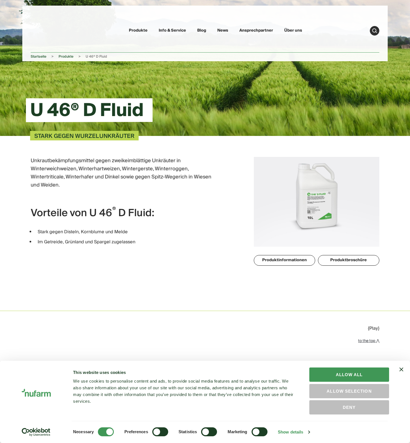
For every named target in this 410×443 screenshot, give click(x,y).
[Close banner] (401, 374)
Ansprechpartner (256, 30)
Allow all (349, 374)
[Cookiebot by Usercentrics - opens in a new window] (36, 432)
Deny (349, 407)
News (222, 30)
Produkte (138, 30)
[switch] (160, 431)
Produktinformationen (284, 260)
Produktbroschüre (348, 260)
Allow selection (349, 391)
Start (374, 31)
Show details (290, 432)
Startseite (38, 57)
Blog (201, 30)
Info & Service (172, 30)
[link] (44, 29)
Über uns (293, 30)
